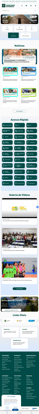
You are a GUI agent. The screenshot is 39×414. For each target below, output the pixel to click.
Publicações (28, 379)
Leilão (3, 387)
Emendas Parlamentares (31, 360)
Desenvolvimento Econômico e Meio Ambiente (17, 384)
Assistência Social (17, 379)
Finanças (16, 390)
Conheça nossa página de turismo (11, 310)
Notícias (27, 377)
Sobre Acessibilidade (32, 1)
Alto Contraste (12, 1)
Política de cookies (7, 407)
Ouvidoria (28, 391)
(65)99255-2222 (29, 332)
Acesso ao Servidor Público (31, 396)
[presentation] (2, 320)
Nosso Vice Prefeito (17, 359)
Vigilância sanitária (30, 364)
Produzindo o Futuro (6, 357)
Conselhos (16, 364)
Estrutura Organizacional (19, 367)
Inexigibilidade (5, 386)
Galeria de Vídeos (29, 382)
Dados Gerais (4, 364)
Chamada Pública (5, 379)
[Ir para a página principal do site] (10, 5)
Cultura (15, 381)
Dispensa (3, 384)
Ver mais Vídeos (19, 288)
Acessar (30, 333)
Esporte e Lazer (17, 388)
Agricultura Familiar (30, 357)
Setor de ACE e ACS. (18, 365)
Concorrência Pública (6, 381)
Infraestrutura (17, 391)
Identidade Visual (29, 384)
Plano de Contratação (6, 389)
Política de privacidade (15, 407)
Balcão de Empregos (6, 369)
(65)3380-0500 (31, 331)
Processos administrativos (7, 394)
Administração (17, 377)
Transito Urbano (29, 362)
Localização (4, 367)
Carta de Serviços (29, 393)
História (3, 362)
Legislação (16, 369)
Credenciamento (5, 382)
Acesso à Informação (30, 390)
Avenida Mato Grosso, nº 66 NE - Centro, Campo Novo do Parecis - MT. (10, 332)
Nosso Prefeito (17, 357)
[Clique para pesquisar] (35, 10)
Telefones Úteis (29, 394)
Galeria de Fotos (29, 381)
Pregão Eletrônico (5, 391)
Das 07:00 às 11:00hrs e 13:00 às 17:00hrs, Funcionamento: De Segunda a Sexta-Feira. (19, 343)
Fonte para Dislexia (25, 1)
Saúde (15, 393)
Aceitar (15, 409)
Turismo (3, 365)
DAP (27, 359)
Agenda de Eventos (18, 362)
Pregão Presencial (5, 392)
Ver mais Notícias (19, 111)
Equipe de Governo (17, 360)
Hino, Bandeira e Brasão (6, 360)
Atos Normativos (17, 370)
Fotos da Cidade (5, 359)
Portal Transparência (30, 398)
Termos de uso (7, 409)
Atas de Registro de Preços (7, 377)
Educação (16, 386)
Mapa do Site (18, 1)
